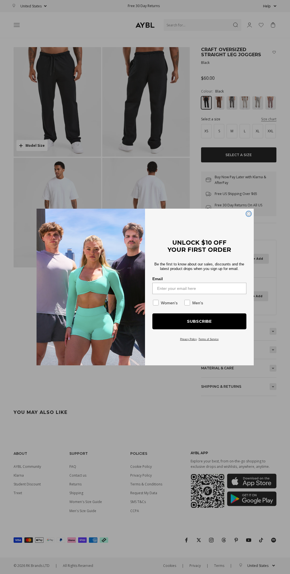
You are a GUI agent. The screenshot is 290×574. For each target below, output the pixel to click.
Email (157, 278)
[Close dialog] (248, 214)
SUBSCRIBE (199, 321)
